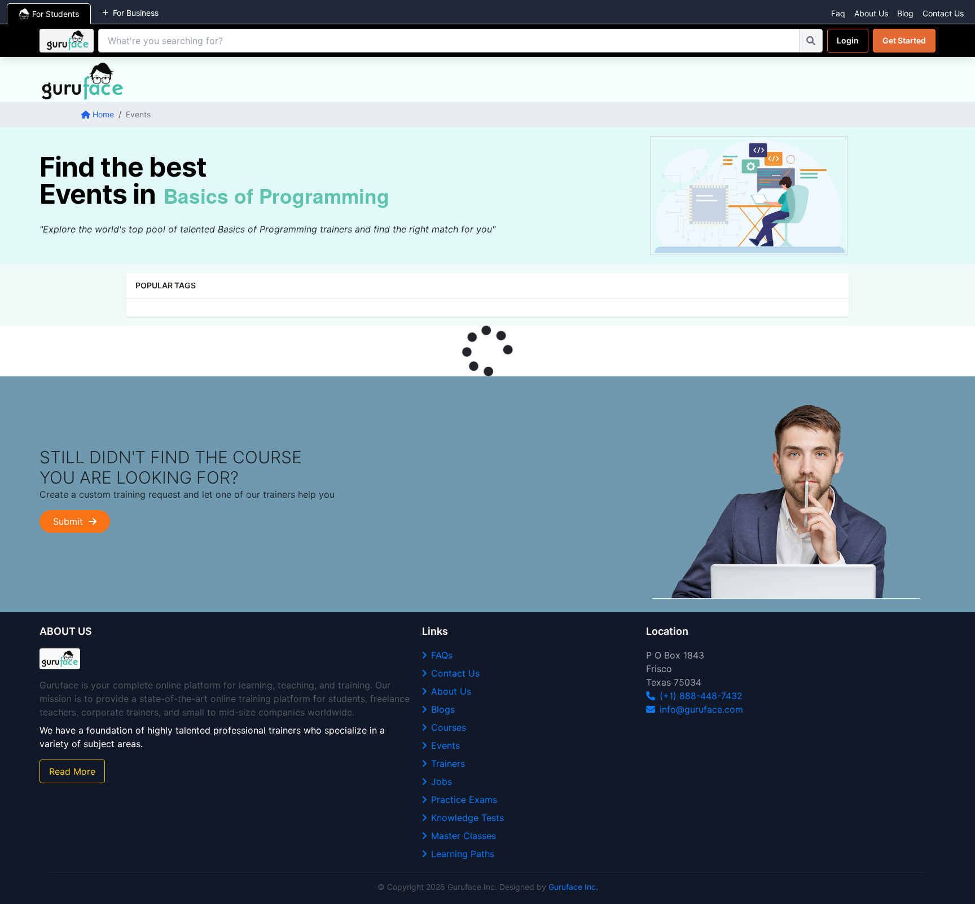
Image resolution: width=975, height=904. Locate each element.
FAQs (442, 655)
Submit (71, 521)
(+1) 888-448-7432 (701, 695)
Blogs (443, 709)
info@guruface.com (701, 709)
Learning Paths (462, 853)
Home (103, 114)
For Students (55, 14)
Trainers (448, 763)
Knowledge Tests (467, 817)
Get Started (904, 40)
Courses (448, 727)
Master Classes (463, 835)
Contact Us (943, 13)
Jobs (441, 781)
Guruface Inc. (573, 887)
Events (445, 745)
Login (848, 40)
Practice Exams (464, 799)
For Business (136, 12)
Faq (838, 13)
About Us (871, 13)
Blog (905, 13)
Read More (72, 771)
